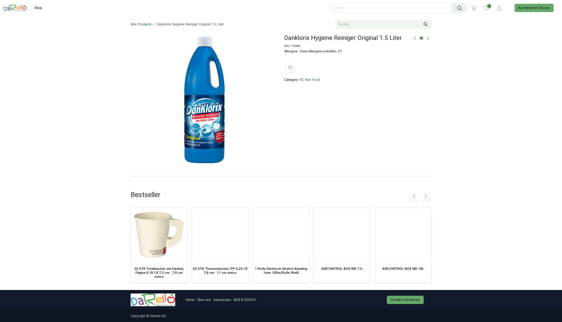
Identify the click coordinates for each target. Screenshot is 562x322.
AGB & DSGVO (245, 300)
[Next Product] (427, 38)
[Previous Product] (415, 38)
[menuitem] (39, 7)
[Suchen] (459, 8)
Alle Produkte (141, 24)
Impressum (222, 300)
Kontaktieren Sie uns (534, 8)
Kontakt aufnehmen (405, 300)
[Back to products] (421, 38)
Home (190, 300)
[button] (290, 68)
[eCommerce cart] (473, 8)
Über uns (204, 300)
